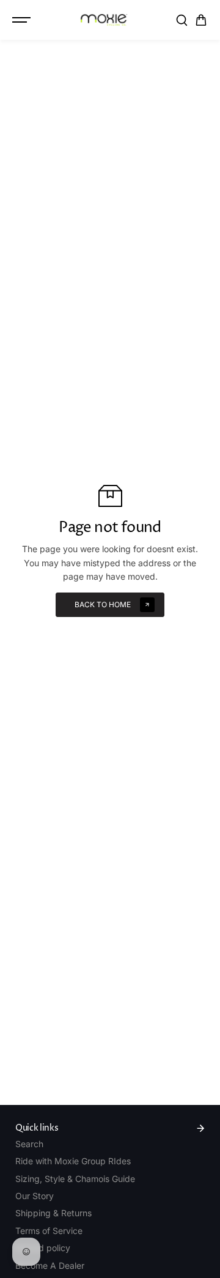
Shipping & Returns (53, 1213)
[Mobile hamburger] (22, 20)
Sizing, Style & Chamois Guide (75, 1178)
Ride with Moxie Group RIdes (73, 1161)
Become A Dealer (49, 1265)
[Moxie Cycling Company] (103, 19)
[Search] (181, 20)
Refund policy (42, 1248)
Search (29, 1144)
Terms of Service (48, 1230)
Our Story (34, 1196)
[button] (201, 20)
